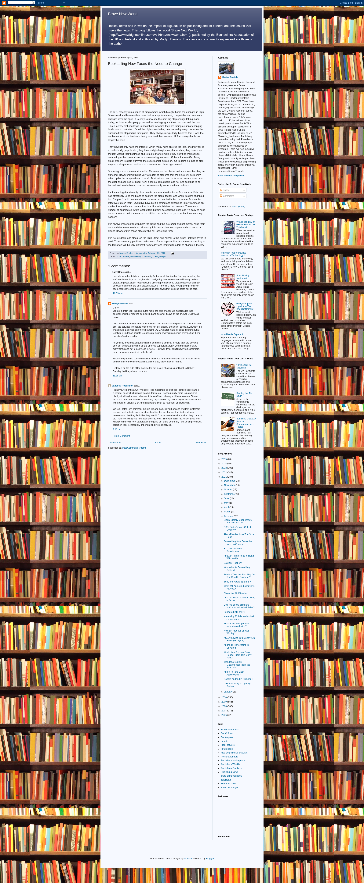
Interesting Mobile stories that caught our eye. (239, 617)
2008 (224, 706)
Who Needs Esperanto (232, 334)
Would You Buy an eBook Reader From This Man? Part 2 (238, 655)
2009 (224, 701)
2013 (224, 468)
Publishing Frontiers (231, 768)
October (228, 489)
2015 (224, 459)
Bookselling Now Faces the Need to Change (238, 542)
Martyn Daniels (120, 303)
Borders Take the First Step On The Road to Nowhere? (239, 576)
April (226, 507)
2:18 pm (117, 429)
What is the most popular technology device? (236, 625)
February (229, 516)
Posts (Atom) (238, 206)
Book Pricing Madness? (242, 276)
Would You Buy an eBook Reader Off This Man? (245, 225)
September (230, 494)
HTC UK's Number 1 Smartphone (234, 550)
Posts (225, 190)
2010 (224, 697)
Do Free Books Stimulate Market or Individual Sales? (239, 606)
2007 (224, 710)
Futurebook (227, 749)
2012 (224, 472)
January (228, 691)
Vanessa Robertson (122, 385)
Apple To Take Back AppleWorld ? (234, 673)
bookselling (135, 256)
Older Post (200, 442)
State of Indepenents (231, 775)
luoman (188, 858)
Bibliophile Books (230, 729)
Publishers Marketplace (233, 760)
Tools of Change (229, 787)
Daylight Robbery (233, 563)
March (227, 511)
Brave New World (122, 14)
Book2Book (227, 733)
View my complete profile (231, 175)
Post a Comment (121, 436)
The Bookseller (228, 783)
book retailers (123, 256)
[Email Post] (172, 253)
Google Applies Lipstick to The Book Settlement (244, 306)
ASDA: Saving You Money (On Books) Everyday (239, 639)
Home (158, 442)
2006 (224, 715)
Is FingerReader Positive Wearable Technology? (233, 254)
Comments (228, 196)
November (229, 485)
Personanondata (229, 756)
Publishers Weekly (230, 764)
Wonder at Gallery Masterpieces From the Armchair (237, 665)
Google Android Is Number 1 (238, 679)
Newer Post (115, 442)
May (226, 503)
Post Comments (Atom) (134, 448)
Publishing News (229, 772)
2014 (224, 463)
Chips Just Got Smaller (235, 593)
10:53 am (117, 293)
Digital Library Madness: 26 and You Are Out (238, 521)
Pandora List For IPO (234, 612)
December (229, 480)
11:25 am (117, 375)
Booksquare (227, 737)
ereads (224, 741)
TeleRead (226, 779)
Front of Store (228, 745)
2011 (224, 476)
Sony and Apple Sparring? (237, 581)
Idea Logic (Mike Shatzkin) (234, 752)
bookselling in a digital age (154, 256)
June (227, 498)
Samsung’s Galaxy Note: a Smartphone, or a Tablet (246, 422)
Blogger (210, 858)
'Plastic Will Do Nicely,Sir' (244, 366)
